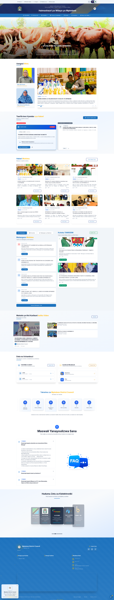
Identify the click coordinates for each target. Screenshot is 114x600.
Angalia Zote (92, 232)
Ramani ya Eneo (93, 596)
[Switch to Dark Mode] (89, 1)
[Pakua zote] (51, 372)
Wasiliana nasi (44, 1)
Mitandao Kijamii (28, 1)
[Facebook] (95, 549)
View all (94, 316)
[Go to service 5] (57, 533)
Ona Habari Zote (92, 159)
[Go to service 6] (58, 533)
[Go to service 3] (55, 533)
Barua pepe (52, 1)
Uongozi (36, 1)
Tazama (25, 253)
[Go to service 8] (61, 533)
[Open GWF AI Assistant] (111, 597)
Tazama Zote (51, 365)
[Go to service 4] (56, 533)
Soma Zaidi (40, 105)
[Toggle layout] (17, 586)
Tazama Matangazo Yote (36, 305)
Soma (64, 148)
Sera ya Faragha (77, 597)
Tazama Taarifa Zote (91, 117)
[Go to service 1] (52, 533)
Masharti (85, 596)
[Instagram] (88, 549)
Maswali (20, 1)
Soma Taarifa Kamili (23, 147)
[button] (36, 452)
